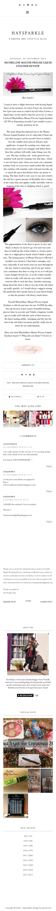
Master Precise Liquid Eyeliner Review (30, 383)
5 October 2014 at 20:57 (16, 500)
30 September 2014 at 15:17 (17, 475)
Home (28, 601)
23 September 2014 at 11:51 (17, 447)
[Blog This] (33, 374)
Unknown (9, 471)
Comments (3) (28, 365)
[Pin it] (30, 374)
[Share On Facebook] (26, 374)
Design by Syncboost (42, 908)
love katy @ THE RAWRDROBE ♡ (18, 460)
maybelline (28, 386)
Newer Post (9, 602)
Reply (49, 466)
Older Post (46, 602)
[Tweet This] (22, 374)
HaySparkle (27, 908)
